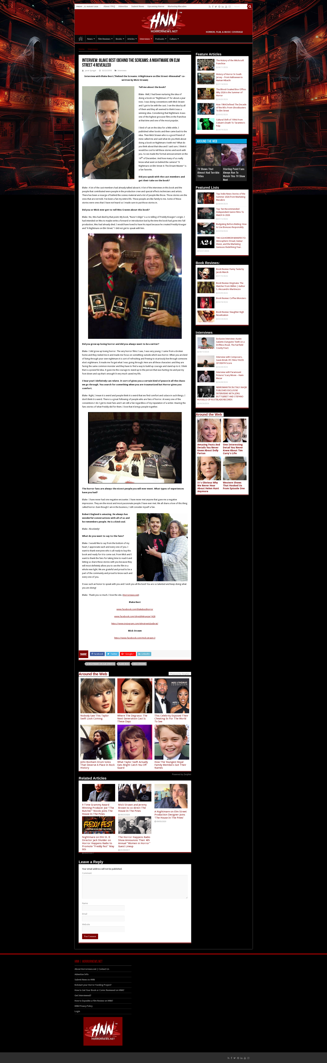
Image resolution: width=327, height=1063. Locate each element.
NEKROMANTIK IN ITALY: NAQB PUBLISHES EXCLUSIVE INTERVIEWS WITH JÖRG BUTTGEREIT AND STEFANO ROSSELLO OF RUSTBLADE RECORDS (222, 393)
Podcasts (159, 39)
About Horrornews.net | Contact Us (92, 969)
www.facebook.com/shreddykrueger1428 (134, 616)
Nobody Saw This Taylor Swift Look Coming (94, 717)
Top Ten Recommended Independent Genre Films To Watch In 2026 (230, 212)
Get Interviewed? (83, 995)
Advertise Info (82, 974)
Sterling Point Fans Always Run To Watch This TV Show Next (234, 174)
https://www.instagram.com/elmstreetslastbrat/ (134, 623)
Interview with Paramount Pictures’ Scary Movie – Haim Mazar (230, 375)
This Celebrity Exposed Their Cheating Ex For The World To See (171, 718)
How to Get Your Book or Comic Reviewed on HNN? (99, 990)
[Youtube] (226, 7)
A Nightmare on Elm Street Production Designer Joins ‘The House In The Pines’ (170, 814)
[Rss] (209, 7)
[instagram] (229, 7)
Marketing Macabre (177, 6)
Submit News (137, 6)
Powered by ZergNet (181, 774)
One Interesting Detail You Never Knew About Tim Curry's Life (233, 449)
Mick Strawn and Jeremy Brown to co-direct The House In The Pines (132, 807)
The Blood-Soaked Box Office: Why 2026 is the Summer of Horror (231, 92)
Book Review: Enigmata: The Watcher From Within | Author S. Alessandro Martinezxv (230, 286)
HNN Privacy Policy (83, 1006)
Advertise (123, 6)
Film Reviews (104, 39)
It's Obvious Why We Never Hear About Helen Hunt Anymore (208, 487)
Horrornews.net (130, 595)
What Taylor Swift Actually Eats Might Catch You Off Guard (132, 764)
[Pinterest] (219, 7)
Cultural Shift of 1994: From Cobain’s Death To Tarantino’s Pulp (230, 122)
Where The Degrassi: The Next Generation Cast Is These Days (132, 718)
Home (81, 49)
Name (85, 903)
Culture (173, 39)
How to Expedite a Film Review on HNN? (94, 1000)
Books (119, 39)
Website (86, 924)
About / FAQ (109, 6)
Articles (131, 39)
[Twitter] (215, 7)
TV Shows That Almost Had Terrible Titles (208, 172)
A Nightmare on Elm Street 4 (100, 664)
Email (84, 914)
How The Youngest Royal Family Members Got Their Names (170, 764)
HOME (80, 38)
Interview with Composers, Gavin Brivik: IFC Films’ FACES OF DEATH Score (230, 360)
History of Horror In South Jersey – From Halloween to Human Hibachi (229, 77)
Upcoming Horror (155, 6)
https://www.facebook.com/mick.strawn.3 (134, 638)
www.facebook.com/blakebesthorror (134, 609)
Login (77, 1011)
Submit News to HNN (85, 979)
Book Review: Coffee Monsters (231, 298)
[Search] (250, 6)
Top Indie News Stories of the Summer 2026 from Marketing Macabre (230, 196)
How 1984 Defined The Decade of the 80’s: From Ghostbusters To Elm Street (231, 107)
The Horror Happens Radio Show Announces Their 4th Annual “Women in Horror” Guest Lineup (134, 842)
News (90, 39)
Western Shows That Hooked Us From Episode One (234, 485)
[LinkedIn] (222, 7)
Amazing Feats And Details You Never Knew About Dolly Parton (208, 449)
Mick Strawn (139, 664)
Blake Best (124, 664)
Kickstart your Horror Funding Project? (93, 985)
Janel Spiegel (90, 71)
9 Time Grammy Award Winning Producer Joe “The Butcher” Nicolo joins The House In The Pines (98, 809)
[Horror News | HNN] (163, 21)
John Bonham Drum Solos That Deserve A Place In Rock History (97, 764)
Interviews (145, 39)
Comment (87, 873)
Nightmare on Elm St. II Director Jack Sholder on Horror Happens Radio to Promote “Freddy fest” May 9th (98, 843)
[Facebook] (213, 7)
